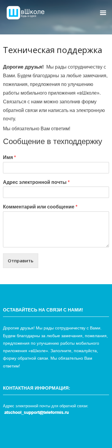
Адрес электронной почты (36, 182)
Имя (9, 157)
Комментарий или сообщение (40, 206)
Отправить (20, 261)
